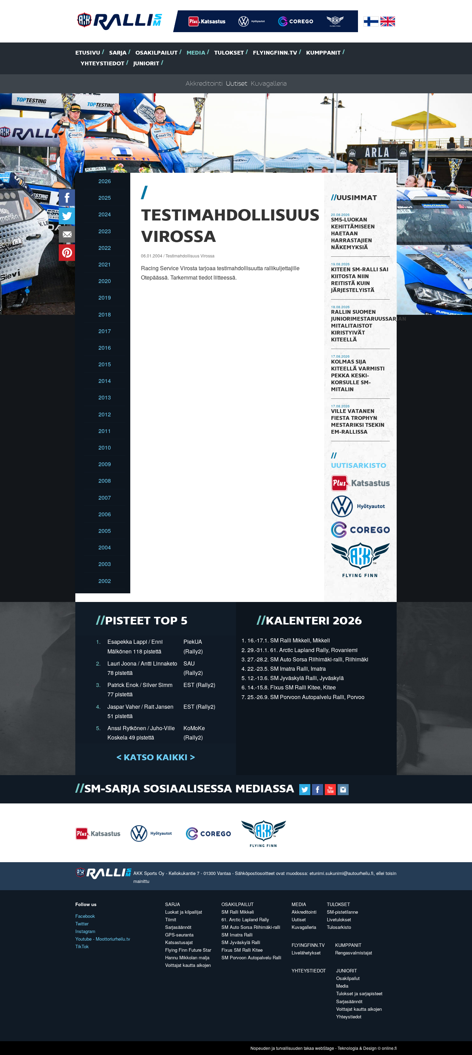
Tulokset (229, 53)
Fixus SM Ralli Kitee (242, 949)
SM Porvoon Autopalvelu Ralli (251, 957)
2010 (104, 447)
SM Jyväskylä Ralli (240, 942)
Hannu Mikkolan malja (187, 957)
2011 (104, 431)
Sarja (117, 53)
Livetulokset (339, 919)
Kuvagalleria (269, 83)
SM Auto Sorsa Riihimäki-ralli (250, 927)
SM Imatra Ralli (237, 934)
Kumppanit (323, 53)
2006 (104, 514)
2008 (104, 480)
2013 (104, 397)
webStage (324, 1048)
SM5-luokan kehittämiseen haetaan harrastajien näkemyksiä (353, 234)
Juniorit (146, 64)
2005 (104, 531)
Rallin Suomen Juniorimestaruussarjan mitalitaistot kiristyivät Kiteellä (368, 326)
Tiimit (170, 919)
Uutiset (236, 83)
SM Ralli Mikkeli (237, 911)
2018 (104, 314)
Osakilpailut (156, 53)
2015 (104, 364)
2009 (104, 464)
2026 (104, 181)
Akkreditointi (204, 83)
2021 (104, 264)
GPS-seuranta (179, 934)
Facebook (85, 916)
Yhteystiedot (102, 64)
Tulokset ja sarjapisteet (359, 993)
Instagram (85, 931)
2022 (104, 248)
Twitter (81, 923)
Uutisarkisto (358, 466)
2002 (104, 581)
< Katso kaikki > (155, 757)
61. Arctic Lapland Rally (245, 919)
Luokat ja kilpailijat (183, 911)
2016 (104, 347)
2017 (104, 331)
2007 (104, 497)
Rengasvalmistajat (353, 952)
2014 (104, 381)
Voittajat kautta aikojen (188, 965)
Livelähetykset (306, 952)
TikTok (82, 946)
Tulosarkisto (339, 927)
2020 (104, 281)
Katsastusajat (179, 942)
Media (196, 53)
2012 (104, 414)
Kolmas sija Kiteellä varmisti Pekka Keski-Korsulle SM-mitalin (358, 376)
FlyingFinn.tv (275, 53)
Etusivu (87, 53)
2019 (104, 297)
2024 (104, 214)
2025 (104, 197)
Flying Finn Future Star (188, 949)
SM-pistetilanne (342, 911)
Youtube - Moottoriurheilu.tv (102, 938)
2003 (104, 564)
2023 (104, 231)
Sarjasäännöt (178, 927)
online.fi (389, 1048)
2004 (104, 547)
